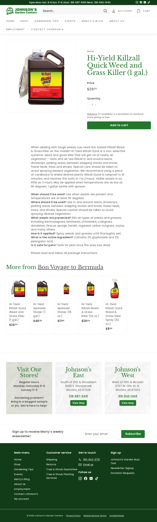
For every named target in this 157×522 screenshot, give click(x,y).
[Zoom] (41, 77)
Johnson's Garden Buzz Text (125, 461)
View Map (78, 403)
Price (90, 83)
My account (21, 499)
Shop (24, 21)
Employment (15, 29)
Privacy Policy (73, 515)
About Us (116, 21)
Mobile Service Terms (95, 515)
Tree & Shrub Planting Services (60, 476)
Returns (51, 464)
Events (70, 21)
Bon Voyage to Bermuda (70, 267)
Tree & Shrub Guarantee (61, 469)
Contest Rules (116, 515)
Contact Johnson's (47, 29)
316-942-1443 (127, 396)
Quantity (93, 98)
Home (10, 21)
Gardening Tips (46, 21)
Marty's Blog (92, 21)
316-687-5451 (78, 396)
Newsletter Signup (122, 468)
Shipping (92, 114)
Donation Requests (122, 473)
